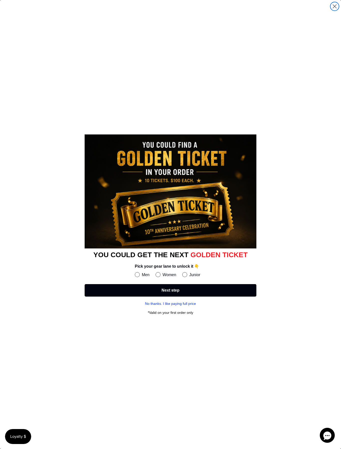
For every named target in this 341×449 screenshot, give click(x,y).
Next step (170, 290)
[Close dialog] (334, 6)
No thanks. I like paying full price (170, 304)
